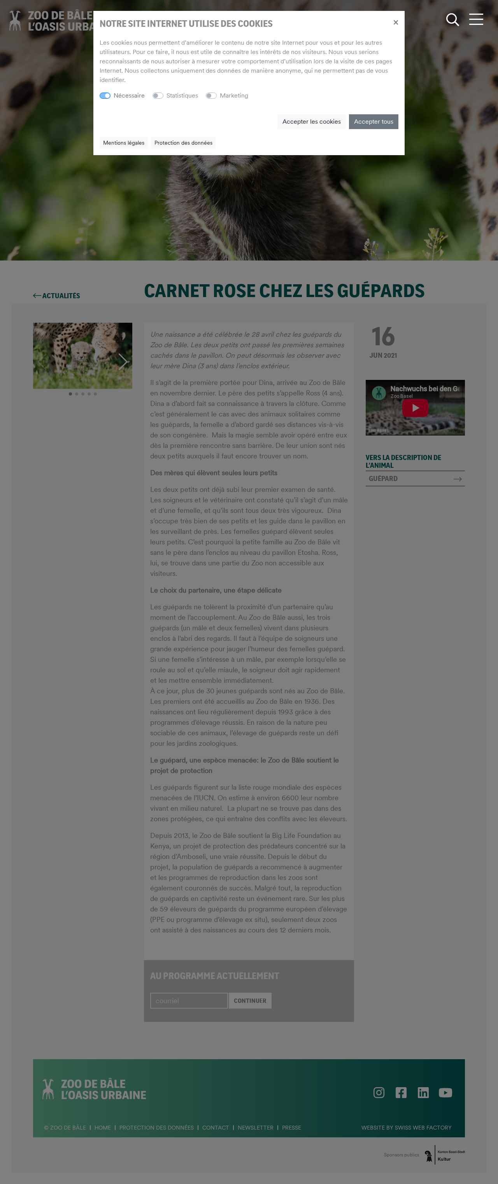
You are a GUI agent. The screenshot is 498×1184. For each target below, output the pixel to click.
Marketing (234, 95)
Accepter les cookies (311, 121)
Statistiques (182, 95)
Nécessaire (129, 95)
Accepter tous (373, 121)
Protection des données (183, 143)
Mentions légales (123, 143)
